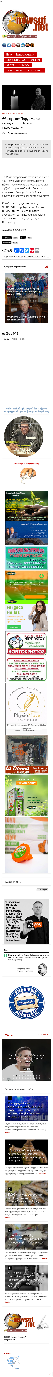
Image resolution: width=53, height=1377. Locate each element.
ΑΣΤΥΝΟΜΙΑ (35, 70)
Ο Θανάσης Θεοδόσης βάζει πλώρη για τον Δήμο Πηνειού (26, 318)
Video (9, 1035)
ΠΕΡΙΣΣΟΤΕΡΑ (14, 70)
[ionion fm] (32, 46)
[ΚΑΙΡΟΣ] (23, 46)
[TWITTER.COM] (9, 46)
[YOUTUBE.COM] (13, 46)
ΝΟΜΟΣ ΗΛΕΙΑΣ (15, 60)
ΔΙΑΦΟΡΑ (24, 65)
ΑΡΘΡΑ (10, 65)
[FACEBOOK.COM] (4, 46)
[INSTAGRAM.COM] (18, 46)
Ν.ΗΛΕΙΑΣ (21, 113)
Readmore (26, 1069)
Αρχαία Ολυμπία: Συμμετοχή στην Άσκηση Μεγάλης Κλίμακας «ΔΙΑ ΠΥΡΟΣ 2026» (23, 291)
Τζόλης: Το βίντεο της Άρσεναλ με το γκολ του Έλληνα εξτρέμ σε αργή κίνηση (26, 1057)
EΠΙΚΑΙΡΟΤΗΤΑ (25, 54)
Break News (11, 113)
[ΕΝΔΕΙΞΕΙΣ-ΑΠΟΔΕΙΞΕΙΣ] (27, 46)
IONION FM (35, 60)
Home (9, 54)
